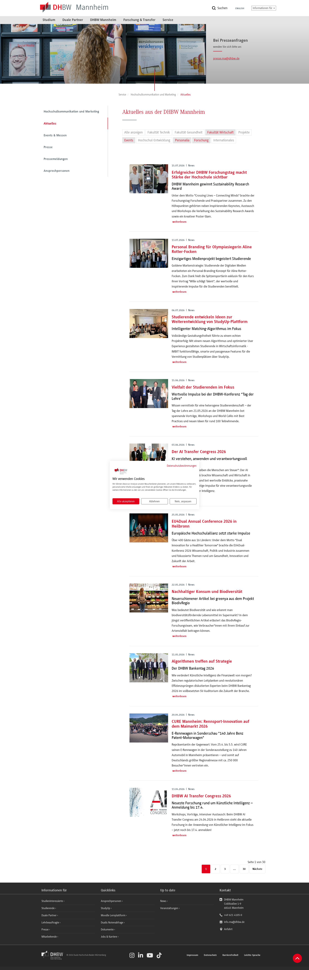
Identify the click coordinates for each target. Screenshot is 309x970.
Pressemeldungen (56, 159)
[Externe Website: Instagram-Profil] (132, 955)
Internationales (223, 140)
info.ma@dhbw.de (234, 922)
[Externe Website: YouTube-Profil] (150, 955)
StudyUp (106, 908)
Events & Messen (55, 135)
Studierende (48, 908)
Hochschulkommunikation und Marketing (71, 111)
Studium (49, 20)
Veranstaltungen (169, 908)
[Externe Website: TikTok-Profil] (159, 955)
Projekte (244, 132)
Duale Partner (72, 20)
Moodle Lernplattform (113, 915)
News (163, 901)
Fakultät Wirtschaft (220, 132)
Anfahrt (228, 929)
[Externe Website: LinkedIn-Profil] (140, 955)
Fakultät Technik (159, 132)
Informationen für (263, 8)
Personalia (182, 140)
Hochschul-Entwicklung (154, 140)
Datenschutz (210, 955)
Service (168, 20)
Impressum (192, 955)
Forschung (201, 140)
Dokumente (107, 929)
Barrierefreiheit (230, 955)
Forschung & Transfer (139, 20)
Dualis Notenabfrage (112, 922)
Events (128, 140)
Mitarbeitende (49, 936)
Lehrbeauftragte (50, 922)
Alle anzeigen (133, 132)
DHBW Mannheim (103, 20)
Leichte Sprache (252, 955)
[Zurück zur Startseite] (53, 958)
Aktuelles (50, 123)
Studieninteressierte (52, 901)
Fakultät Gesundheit (188, 132)
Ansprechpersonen (57, 171)
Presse (48, 147)
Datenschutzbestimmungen (182, 465)
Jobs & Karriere (109, 936)
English (239, 8)
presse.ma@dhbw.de (226, 58)
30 (244, 869)
